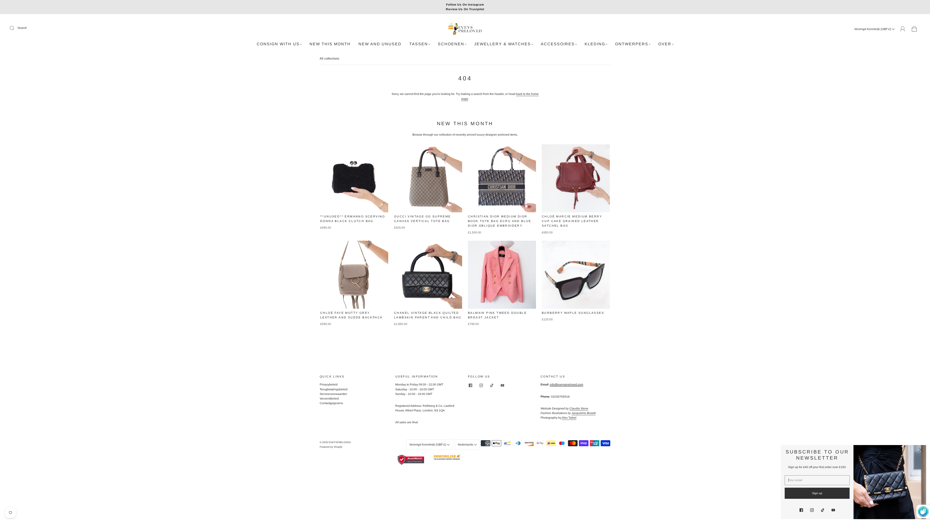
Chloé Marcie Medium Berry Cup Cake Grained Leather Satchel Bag (572, 221)
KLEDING (595, 44)
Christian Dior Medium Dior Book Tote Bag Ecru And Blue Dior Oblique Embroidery (499, 221)
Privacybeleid (329, 384)
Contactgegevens (331, 403)
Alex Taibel (568, 417)
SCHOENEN (451, 44)
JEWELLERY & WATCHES (502, 44)
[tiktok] (491, 385)
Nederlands (466, 444)
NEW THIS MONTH (330, 44)
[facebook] (470, 385)
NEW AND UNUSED (380, 44)
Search (22, 28)
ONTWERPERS (631, 44)
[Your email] (817, 480)
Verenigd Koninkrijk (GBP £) (873, 29)
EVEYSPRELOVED (340, 442)
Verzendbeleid (329, 398)
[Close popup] (920, 450)
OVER (664, 44)
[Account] (902, 29)
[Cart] (914, 29)
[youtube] (502, 385)
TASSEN (418, 44)
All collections (329, 58)
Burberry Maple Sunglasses (573, 313)
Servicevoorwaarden (333, 394)
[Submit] (15, 28)
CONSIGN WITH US (278, 44)
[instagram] (481, 385)
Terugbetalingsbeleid (334, 389)
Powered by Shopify (331, 447)
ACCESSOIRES (558, 44)
